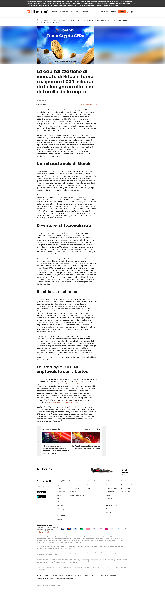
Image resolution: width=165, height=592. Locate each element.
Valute (59, 495)
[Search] (137, 12)
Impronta (109, 512)
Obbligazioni (61, 515)
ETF (58, 512)
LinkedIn (50, 482)
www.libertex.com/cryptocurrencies (62, 402)
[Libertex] (38, 11)
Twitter (41, 482)
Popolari (59, 484)
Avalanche (70, 384)
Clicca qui (77, 5)
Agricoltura (60, 505)
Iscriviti (121, 11)
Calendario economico (95, 484)
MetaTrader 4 (125, 488)
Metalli (59, 498)
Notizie (46, 20)
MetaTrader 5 (125, 491)
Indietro (42, 104)
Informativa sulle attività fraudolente (103, 575)
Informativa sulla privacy (45, 578)
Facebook (38, 482)
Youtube (47, 482)
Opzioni (59, 519)
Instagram (44, 482)
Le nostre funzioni (112, 488)
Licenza (46, 575)
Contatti (109, 498)
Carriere (108, 509)
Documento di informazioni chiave (76, 575)
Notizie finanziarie (60, 20)
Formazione (110, 491)
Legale (39, 575)
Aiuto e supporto (57, 575)
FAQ (88, 488)
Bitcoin (53, 384)
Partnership (110, 502)
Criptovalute (61, 491)
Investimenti (64, 11)
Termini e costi (74, 488)
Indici (58, 502)
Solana (80, 384)
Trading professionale (76, 495)
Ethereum (61, 384)
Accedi (113, 11)
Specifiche (72, 491)
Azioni (59, 488)
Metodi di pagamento (76, 484)
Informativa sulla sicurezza (65, 578)
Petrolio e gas (61, 509)
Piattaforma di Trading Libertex (131, 484)
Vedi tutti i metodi (43, 532)
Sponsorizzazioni (111, 505)
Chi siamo (109, 484)
